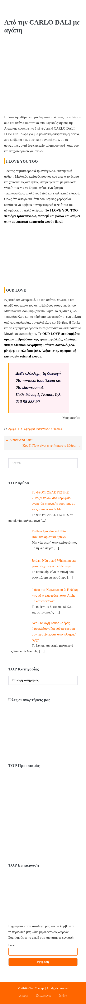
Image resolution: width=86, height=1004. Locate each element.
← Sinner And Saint (19, 440)
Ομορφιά (56, 428)
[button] (72, 9)
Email (11, 945)
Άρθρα (63, 995)
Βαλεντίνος (43, 428)
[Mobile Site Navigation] (80, 9)
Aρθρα (12, 428)
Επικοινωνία (43, 995)
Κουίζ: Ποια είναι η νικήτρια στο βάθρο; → (51, 445)
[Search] (72, 463)
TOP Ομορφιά (26, 428)
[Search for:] (43, 463)
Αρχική (23, 995)
